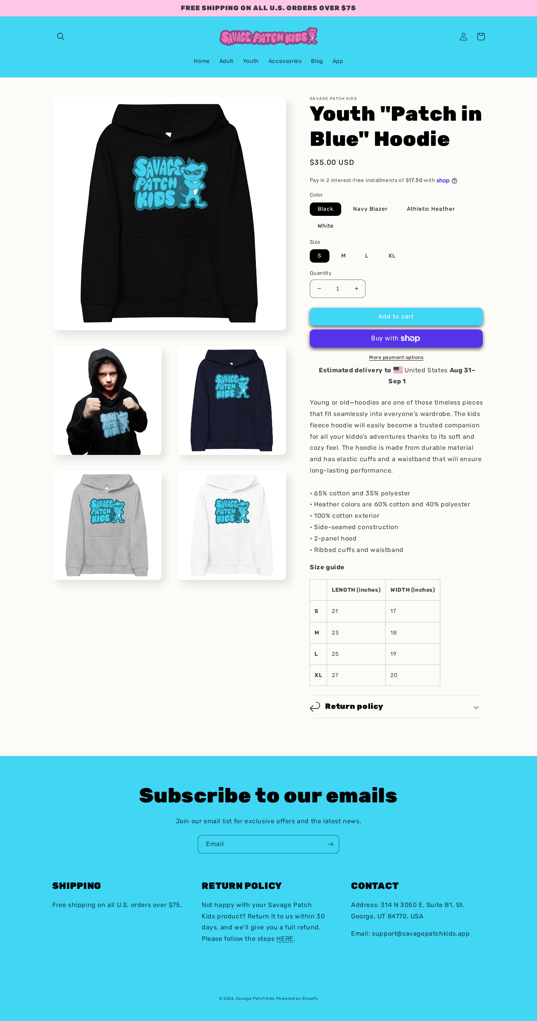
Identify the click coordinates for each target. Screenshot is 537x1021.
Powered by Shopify (297, 998)
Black (325, 209)
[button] (61, 36)
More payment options (396, 357)
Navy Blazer (370, 209)
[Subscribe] (330, 844)
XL (392, 255)
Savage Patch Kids (255, 998)
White (326, 226)
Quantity (320, 273)
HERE (284, 938)
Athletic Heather (431, 209)
